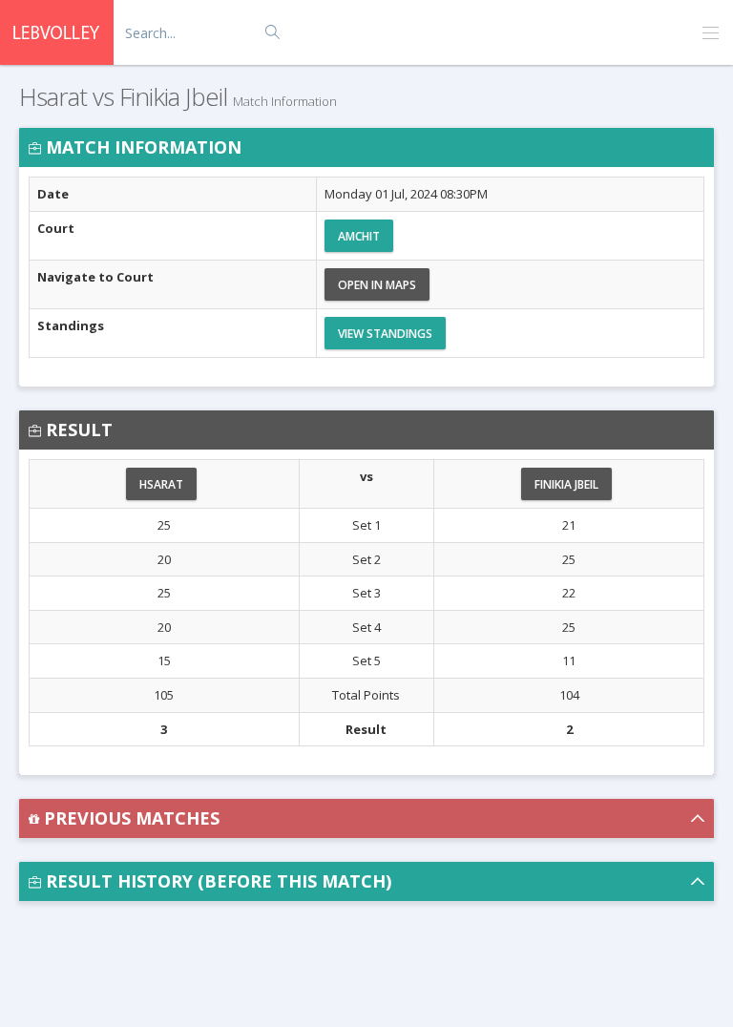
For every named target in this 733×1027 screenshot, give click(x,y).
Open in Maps (377, 285)
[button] (366, 818)
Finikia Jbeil (566, 484)
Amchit (359, 236)
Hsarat (161, 484)
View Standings (385, 333)
